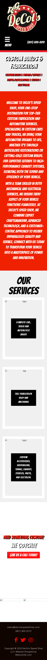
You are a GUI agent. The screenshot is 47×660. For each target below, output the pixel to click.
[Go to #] (23, 328)
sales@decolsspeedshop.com (23, 627)
